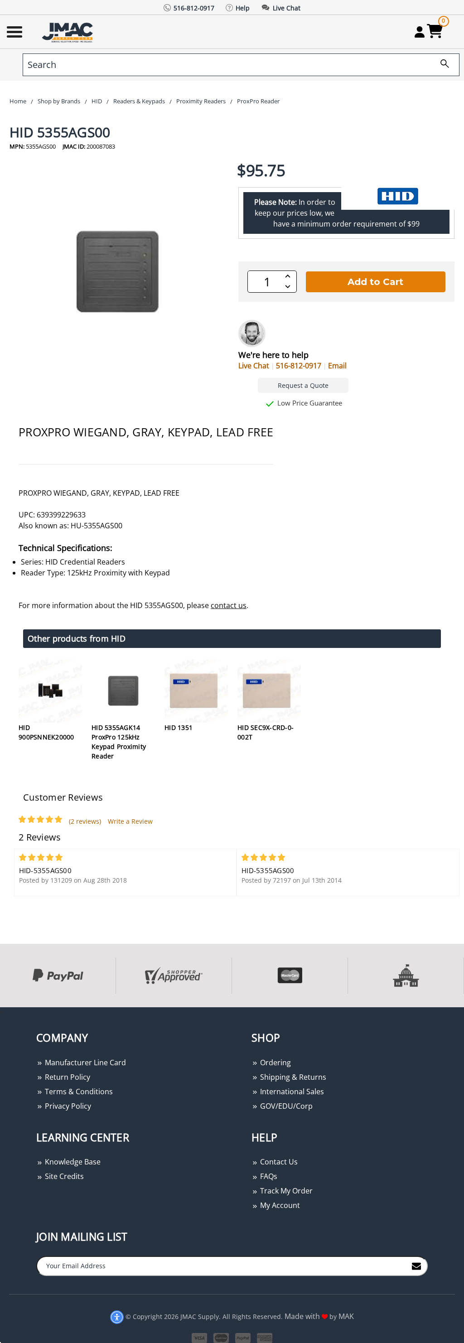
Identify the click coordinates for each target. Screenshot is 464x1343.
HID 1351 (178, 727)
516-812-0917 (298, 366)
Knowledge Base (72, 1162)
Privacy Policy (67, 1106)
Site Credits (63, 1176)
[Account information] (419, 31)
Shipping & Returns (292, 1077)
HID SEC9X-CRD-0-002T (265, 732)
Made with (303, 1316)
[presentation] (1, 1012)
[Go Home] (68, 32)
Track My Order (285, 1191)
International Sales (291, 1092)
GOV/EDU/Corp (285, 1106)
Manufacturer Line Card (84, 1063)
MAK (346, 1316)
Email (337, 366)
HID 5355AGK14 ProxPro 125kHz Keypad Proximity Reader (119, 741)
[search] (441, 65)
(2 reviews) (85, 821)
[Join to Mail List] (416, 1266)
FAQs (267, 1176)
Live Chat (253, 366)
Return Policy (66, 1077)
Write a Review (130, 821)
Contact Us (278, 1162)
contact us (228, 605)
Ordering (274, 1063)
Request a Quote (303, 385)
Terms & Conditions (78, 1092)
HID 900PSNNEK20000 (46, 732)
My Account (279, 1205)
